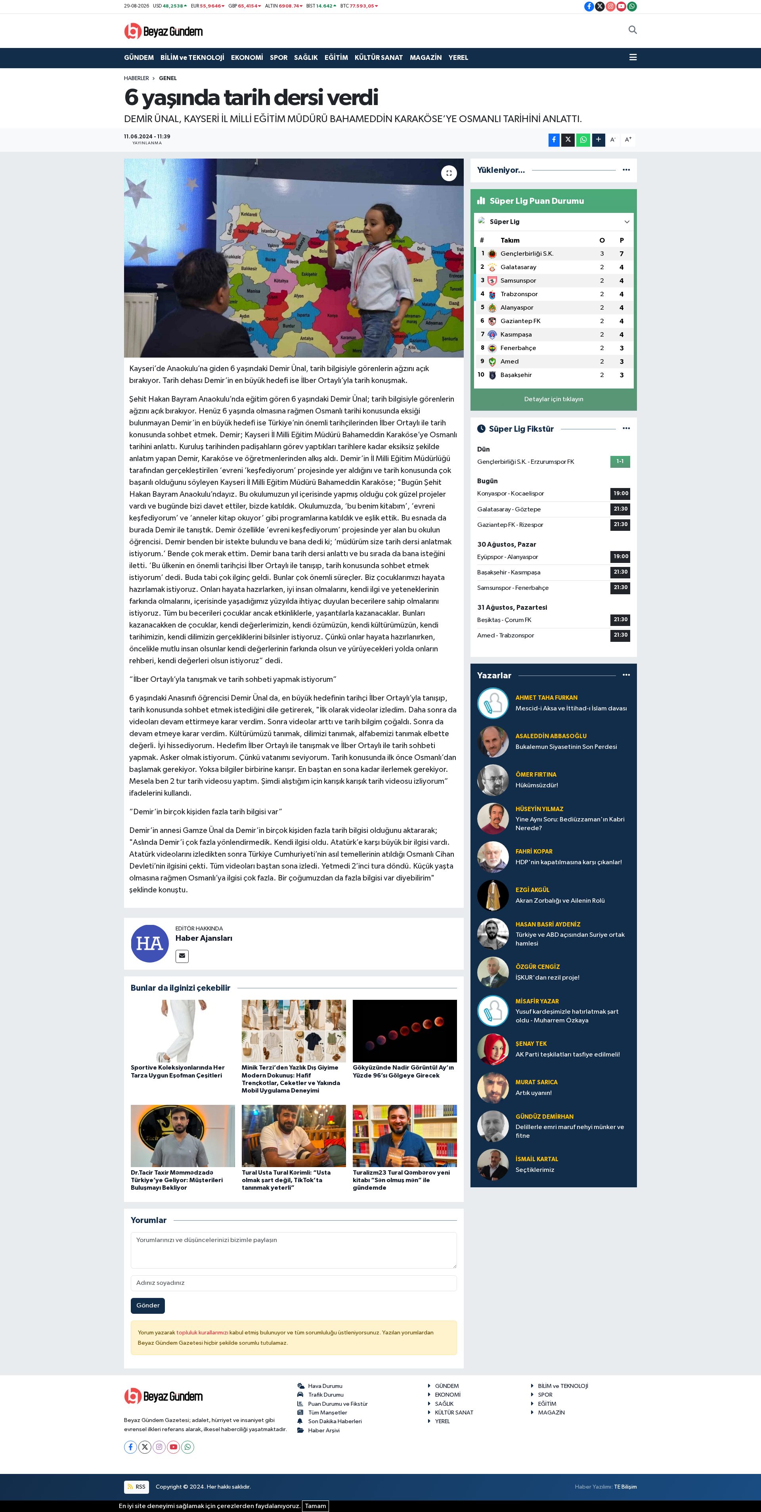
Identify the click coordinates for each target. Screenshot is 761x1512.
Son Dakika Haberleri (335, 1421)
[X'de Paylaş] (568, 140)
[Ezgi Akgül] (493, 895)
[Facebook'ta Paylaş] (554, 140)
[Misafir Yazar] (493, 1010)
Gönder (148, 1305)
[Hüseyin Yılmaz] (493, 818)
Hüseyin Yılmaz (540, 809)
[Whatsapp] (187, 1447)
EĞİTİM (336, 57)
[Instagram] (159, 1447)
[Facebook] (130, 1447)
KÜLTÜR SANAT (379, 57)
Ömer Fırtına (536, 775)
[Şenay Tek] (493, 1049)
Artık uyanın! (534, 1093)
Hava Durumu (325, 1386)
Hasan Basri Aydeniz (548, 925)
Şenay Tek (531, 1044)
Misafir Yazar (537, 1002)
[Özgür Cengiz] (493, 972)
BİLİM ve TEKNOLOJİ (192, 57)
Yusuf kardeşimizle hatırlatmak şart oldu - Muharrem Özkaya (567, 1016)
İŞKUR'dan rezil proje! (547, 977)
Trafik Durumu (326, 1395)
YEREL (458, 57)
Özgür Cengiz (538, 967)
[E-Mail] (182, 956)
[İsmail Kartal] (493, 1164)
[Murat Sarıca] (493, 1087)
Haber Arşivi (324, 1431)
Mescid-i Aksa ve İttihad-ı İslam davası (571, 708)
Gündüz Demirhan (545, 1117)
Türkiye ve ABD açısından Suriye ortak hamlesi (570, 939)
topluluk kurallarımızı (202, 1333)
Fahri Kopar (534, 852)
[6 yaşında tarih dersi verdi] (294, 258)
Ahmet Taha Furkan (546, 698)
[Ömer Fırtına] (493, 780)
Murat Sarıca (537, 1082)
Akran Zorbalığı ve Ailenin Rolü (560, 901)
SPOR (278, 57)
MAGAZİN (426, 57)
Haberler (136, 78)
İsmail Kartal (537, 1159)
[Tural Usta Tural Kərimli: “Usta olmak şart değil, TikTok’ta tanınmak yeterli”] (294, 1136)
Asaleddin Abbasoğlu (551, 736)
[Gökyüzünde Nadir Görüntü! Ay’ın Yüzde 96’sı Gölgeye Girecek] (405, 1031)
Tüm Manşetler (327, 1413)
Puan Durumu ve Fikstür (338, 1404)
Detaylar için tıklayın (553, 399)
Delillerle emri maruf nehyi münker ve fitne (570, 1131)
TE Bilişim (625, 1487)
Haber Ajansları (204, 938)
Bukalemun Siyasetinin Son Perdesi (566, 747)
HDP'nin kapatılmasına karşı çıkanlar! (569, 862)
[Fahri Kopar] (493, 857)
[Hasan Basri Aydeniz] (493, 933)
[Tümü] (626, 170)
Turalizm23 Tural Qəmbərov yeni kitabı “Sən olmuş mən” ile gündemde (401, 1180)
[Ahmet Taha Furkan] (493, 703)
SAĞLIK (306, 57)
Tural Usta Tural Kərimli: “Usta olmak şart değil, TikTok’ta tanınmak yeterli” (286, 1180)
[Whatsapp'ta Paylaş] (583, 140)
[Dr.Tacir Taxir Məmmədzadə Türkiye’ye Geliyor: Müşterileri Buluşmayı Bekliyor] (183, 1136)
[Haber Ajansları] (150, 943)
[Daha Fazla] (598, 140)
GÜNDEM (139, 57)
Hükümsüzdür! (537, 785)
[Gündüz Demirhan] (493, 1126)
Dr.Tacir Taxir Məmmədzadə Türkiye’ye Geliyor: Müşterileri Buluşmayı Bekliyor (177, 1180)
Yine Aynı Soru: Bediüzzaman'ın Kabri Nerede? (570, 823)
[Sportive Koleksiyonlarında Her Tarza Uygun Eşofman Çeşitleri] (183, 1031)
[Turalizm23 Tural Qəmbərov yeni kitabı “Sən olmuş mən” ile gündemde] (405, 1136)
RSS (140, 1487)
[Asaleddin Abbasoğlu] (493, 741)
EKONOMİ (247, 57)
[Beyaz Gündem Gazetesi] (163, 30)
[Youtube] (173, 1447)
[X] (144, 1447)
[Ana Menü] (633, 58)
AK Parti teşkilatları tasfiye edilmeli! (568, 1054)
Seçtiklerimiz (535, 1170)
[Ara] (633, 31)
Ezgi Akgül (533, 890)
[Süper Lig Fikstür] (626, 429)
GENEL (168, 78)
